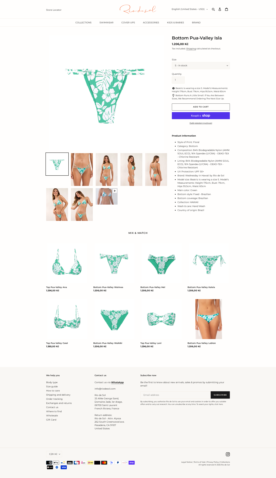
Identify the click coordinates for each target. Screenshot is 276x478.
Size (174, 59)
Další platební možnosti (201, 123)
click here (218, 404)
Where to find (54, 411)
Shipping (191, 48)
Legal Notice (186, 462)
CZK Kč (53, 454)
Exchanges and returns (59, 403)
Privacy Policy (213, 462)
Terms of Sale (199, 462)
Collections (225, 462)
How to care (53, 390)
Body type (51, 382)
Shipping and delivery (58, 394)
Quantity (177, 74)
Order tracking (54, 399)
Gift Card (51, 419)
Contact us (52, 407)
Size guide (52, 386)
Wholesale (52, 415)
